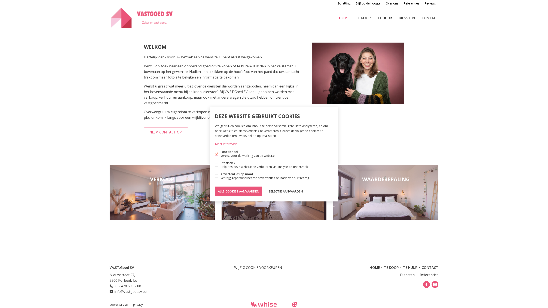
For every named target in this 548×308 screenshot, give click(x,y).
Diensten (407, 18)
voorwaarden (119, 304)
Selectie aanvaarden (286, 191)
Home (344, 18)
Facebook (426, 284)
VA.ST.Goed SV (122, 267)
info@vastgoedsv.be (130, 291)
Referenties (411, 3)
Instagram (435, 284)
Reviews (430, 3)
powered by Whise (269, 304)
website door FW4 (294, 304)
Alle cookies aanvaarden (238, 191)
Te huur (385, 18)
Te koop (363, 18)
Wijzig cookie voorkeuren (258, 267)
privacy (138, 304)
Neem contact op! (166, 132)
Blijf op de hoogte (368, 3)
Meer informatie (226, 144)
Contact (430, 18)
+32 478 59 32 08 (127, 286)
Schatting (344, 3)
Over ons (392, 3)
